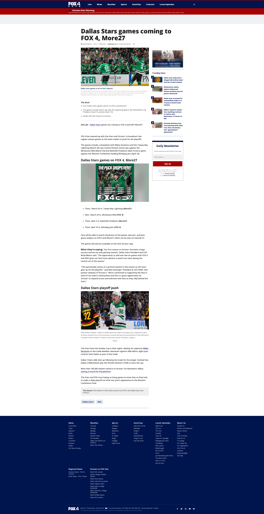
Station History (182, 431)
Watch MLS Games (96, 497)
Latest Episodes (162, 423)
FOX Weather (94, 438)
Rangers (114, 428)
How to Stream (182, 436)
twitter (181, 508)
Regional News (75, 469)
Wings (114, 438)
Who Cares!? (159, 446)
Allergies (93, 431)
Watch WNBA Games (97, 495)
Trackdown (159, 443)
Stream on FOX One (99, 469)
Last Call (158, 436)
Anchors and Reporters (184, 428)
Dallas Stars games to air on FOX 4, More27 (97, 88)
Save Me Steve (139, 441)
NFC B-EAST (159, 451)
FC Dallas (115, 436)
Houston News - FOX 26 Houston (76, 473)
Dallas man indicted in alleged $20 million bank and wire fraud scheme (173, 80)
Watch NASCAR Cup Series (99, 481)
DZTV (157, 453)
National (71, 431)
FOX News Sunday (74, 448)
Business (71, 443)
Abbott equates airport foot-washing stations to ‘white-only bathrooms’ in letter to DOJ (173, 114)
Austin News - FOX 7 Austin (77, 476)
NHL (100, 402)
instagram (185, 508)
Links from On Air (139, 426)
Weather (94, 423)
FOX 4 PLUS (181, 448)
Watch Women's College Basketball (98, 491)
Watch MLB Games (96, 479)
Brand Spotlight (182, 453)
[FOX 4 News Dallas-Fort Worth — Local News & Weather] (75, 4)
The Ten (158, 428)
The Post (158, 431)
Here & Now (159, 463)
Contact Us (180, 426)
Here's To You (160, 461)
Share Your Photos (96, 445)
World (70, 433)
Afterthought (159, 448)
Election (71, 436)
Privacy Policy (170, 174)
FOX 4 (95, 44)
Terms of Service (169, 175)
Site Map (180, 456)
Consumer (71, 441)
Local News (72, 426)
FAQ (178, 433)
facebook (177, 508)
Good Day (138, 423)
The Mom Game (160, 458)
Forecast (93, 426)
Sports (115, 423)
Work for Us (181, 438)
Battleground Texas (162, 441)
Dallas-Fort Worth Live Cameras (97, 442)
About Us (181, 423)
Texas (70, 428)
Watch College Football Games (98, 475)
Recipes (136, 431)
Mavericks (115, 431)
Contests (180, 451)
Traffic (136, 433)
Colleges (115, 441)
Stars (113, 433)
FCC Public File (182, 443)
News (71, 423)
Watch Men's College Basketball (97, 487)
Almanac (93, 433)
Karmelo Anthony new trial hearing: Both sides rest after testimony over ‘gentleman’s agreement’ (173, 127)
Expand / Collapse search (194, 4)
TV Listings (180, 441)
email (194, 508)
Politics (70, 438)
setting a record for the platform (96, 371)
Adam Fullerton (87, 44)
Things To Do (138, 438)
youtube (189, 508)
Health (70, 446)
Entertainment (138, 436)
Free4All (158, 433)
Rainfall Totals (95, 436)
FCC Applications (182, 446)
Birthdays (137, 428)
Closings (93, 428)
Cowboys (115, 426)
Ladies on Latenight (162, 438)
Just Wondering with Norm (164, 456)
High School (116, 443)
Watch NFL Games (96, 472)
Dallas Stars (102, 44)
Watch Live (159, 426)
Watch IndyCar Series (97, 484)
